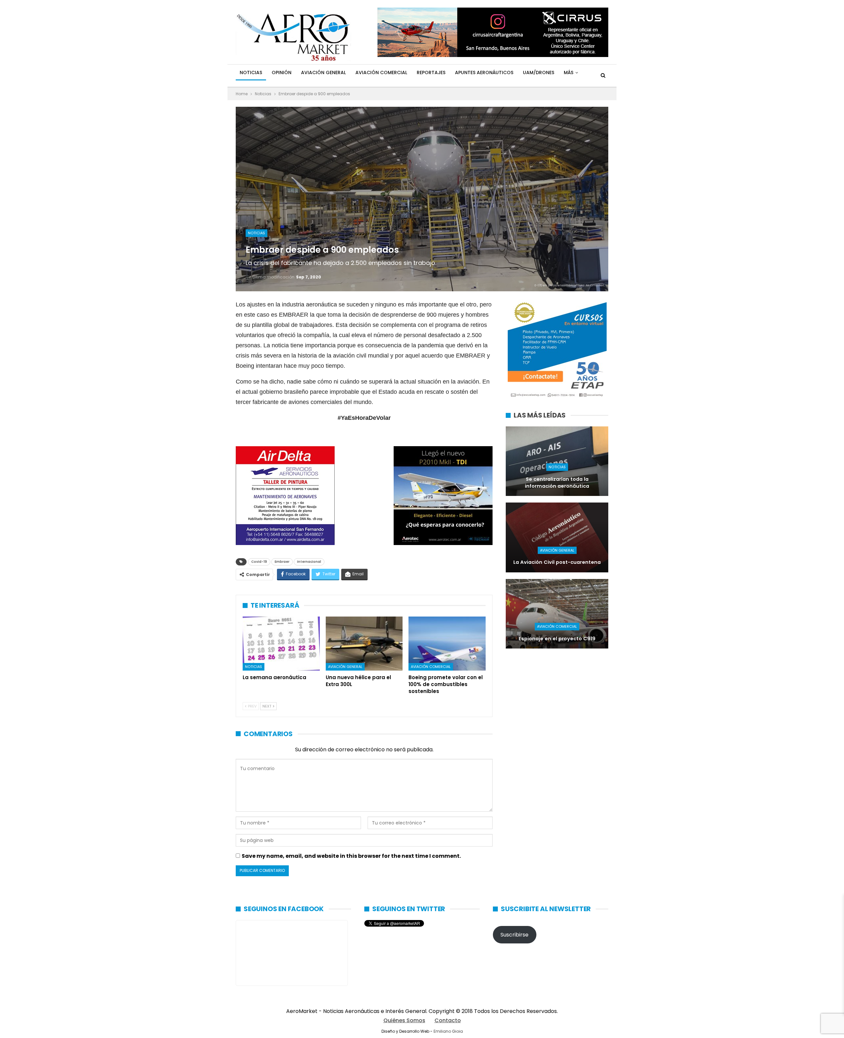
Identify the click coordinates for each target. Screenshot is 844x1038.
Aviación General (323, 72)
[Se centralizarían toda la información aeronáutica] (557, 461)
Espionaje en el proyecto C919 (557, 638)
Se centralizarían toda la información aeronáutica (557, 482)
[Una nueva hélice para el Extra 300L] (364, 644)
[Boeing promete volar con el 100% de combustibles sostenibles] (447, 644)
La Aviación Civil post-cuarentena (557, 562)
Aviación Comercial (381, 72)
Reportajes (431, 72)
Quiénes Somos (404, 1020)
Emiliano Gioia (448, 1031)
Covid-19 (259, 561)
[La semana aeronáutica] (281, 644)
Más (568, 72)
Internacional (309, 561)
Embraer (282, 561)
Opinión (281, 72)
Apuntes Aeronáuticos (484, 72)
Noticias (251, 72)
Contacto (448, 1020)
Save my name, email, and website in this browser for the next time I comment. (351, 856)
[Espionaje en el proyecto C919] (557, 614)
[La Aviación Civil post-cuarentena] (557, 537)
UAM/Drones (538, 72)
